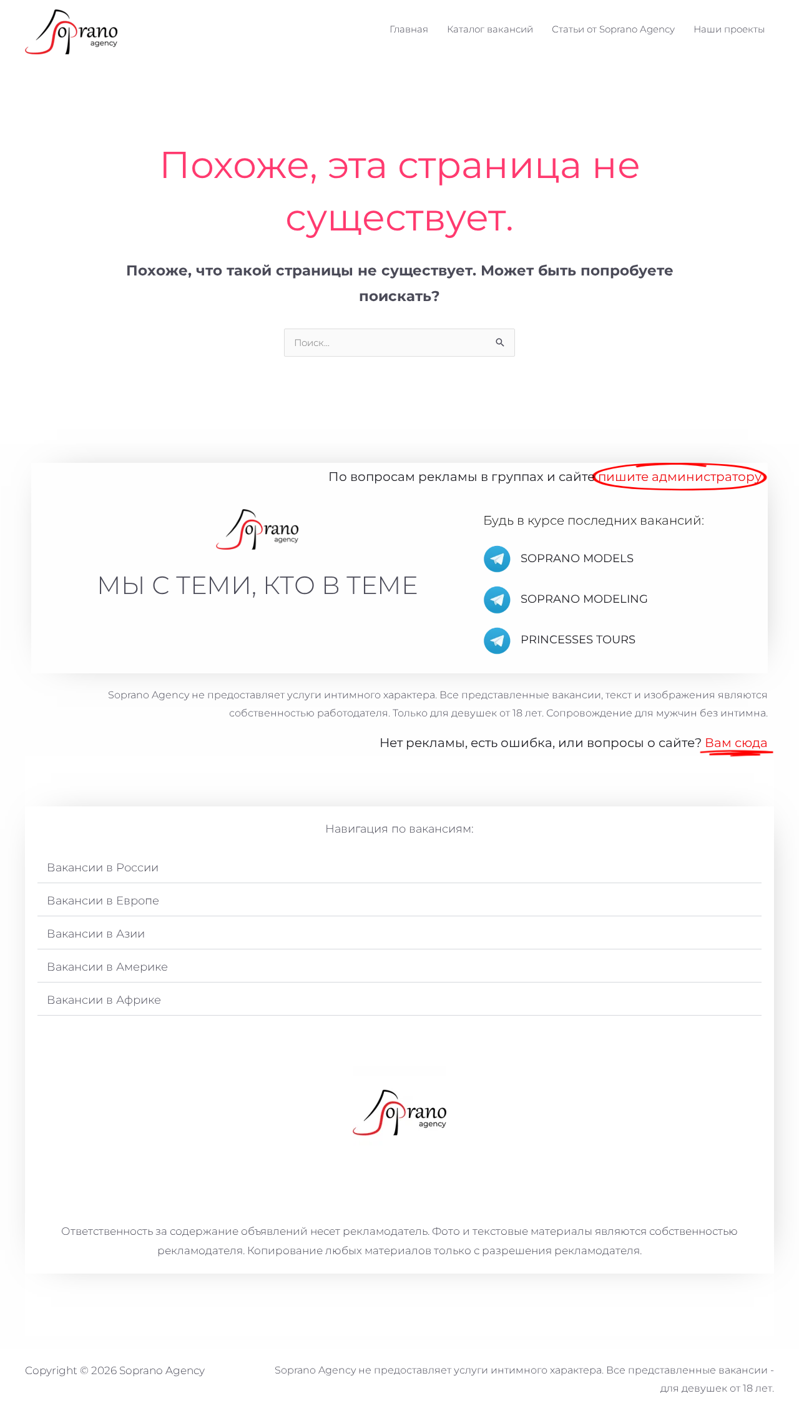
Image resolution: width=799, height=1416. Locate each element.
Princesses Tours (578, 639)
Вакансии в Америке (107, 967)
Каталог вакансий (490, 29)
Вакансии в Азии (96, 934)
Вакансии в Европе (103, 901)
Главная (409, 29)
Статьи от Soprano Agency (613, 29)
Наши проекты (729, 29)
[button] (399, 868)
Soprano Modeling (584, 599)
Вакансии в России (103, 867)
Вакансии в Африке (104, 1000)
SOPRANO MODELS (577, 558)
